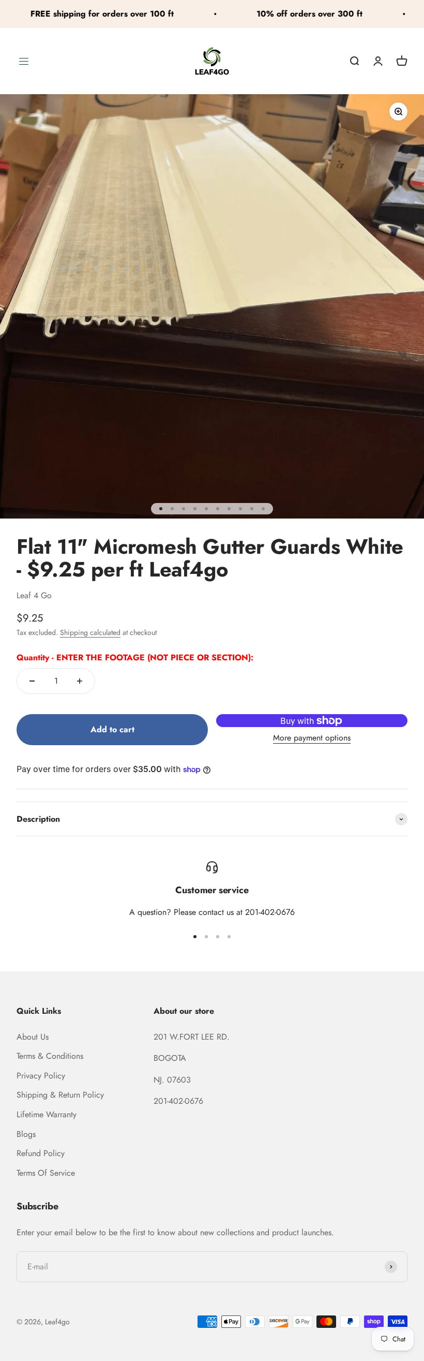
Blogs (26, 1134)
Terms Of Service (46, 1173)
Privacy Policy (41, 1076)
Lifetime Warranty (47, 1114)
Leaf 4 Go (34, 595)
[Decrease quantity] (32, 681)
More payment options (312, 738)
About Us (33, 1037)
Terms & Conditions (50, 1056)
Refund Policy (41, 1153)
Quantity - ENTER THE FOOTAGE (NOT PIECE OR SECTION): (135, 657)
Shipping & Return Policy (60, 1095)
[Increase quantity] (80, 681)
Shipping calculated (90, 632)
